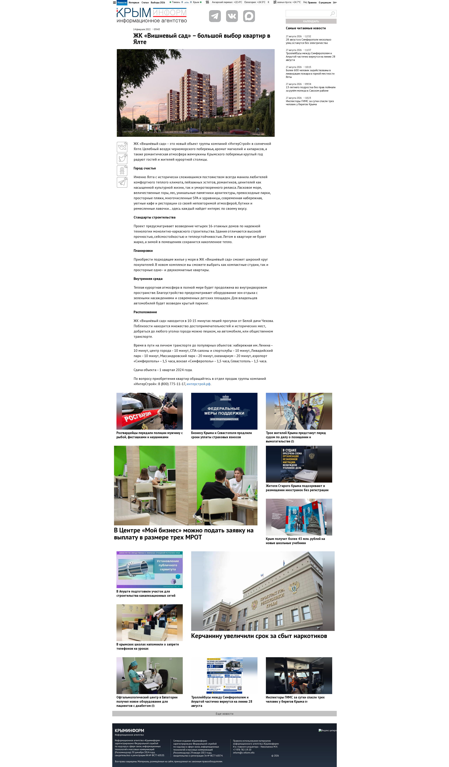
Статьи (145, 2)
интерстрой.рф (198, 384)
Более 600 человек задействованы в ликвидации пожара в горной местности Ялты (310, 73)
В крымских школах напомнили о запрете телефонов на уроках (147, 646)
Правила (312, 2)
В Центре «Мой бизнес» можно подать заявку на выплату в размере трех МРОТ (184, 533)
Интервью (134, 2)
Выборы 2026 (158, 2)
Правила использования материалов (252, 740)
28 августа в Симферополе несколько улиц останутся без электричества (308, 41)
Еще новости (224, 714)
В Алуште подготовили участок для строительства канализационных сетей (145, 593)
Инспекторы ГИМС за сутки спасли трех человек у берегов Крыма (310, 102)
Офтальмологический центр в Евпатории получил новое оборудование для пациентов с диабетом (146, 701)
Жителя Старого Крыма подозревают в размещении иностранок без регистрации (297, 488)
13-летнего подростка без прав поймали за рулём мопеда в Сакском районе (311, 88)
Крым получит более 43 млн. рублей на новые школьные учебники (295, 541)
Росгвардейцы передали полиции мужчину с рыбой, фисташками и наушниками (149, 435)
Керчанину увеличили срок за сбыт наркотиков (259, 635)
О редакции (325, 2)
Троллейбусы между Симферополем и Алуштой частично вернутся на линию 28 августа (310, 56)
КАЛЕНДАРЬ (311, 21)
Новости (122, 2)
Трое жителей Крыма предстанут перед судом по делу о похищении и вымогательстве (296, 437)
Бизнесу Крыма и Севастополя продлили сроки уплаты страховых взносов (221, 435)
